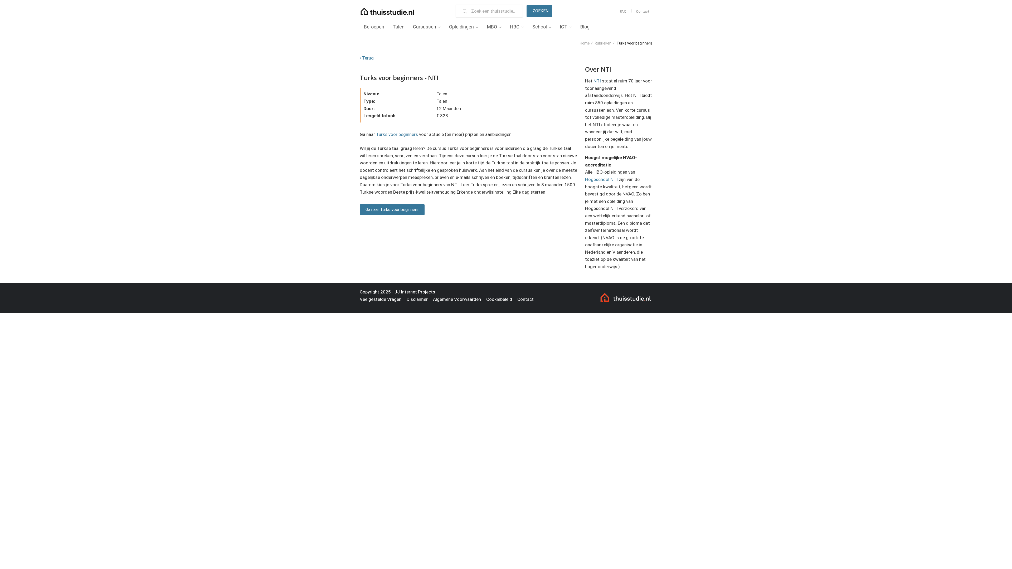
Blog (585, 27)
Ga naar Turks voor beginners (392, 209)
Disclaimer (417, 299)
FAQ (623, 11)
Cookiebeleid (499, 299)
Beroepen (374, 27)
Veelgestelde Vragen (380, 299)
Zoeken (540, 10)
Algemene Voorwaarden (457, 299)
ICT (563, 27)
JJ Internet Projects (415, 292)
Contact (642, 11)
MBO (492, 27)
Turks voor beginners (397, 134)
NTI (597, 81)
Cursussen (424, 27)
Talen (399, 27)
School (539, 27)
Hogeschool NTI (601, 179)
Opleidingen (461, 27)
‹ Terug (367, 58)
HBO (514, 27)
